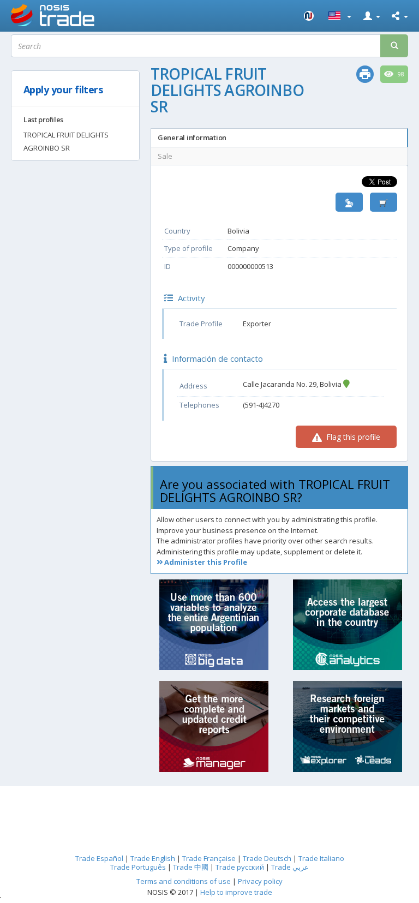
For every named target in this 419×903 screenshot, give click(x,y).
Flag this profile (352, 437)
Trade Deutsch (267, 858)
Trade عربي (290, 867)
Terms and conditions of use (183, 881)
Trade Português (138, 867)
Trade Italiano (321, 858)
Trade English (152, 858)
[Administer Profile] (349, 202)
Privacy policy (260, 881)
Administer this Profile (205, 562)
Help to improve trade (236, 892)
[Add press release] (383, 202)
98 (400, 74)
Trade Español (99, 858)
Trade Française (209, 858)
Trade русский (240, 867)
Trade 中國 (190, 867)
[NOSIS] (309, 16)
